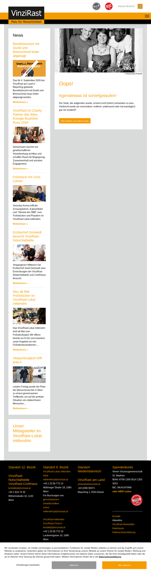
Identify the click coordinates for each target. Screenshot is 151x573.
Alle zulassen (124, 565)
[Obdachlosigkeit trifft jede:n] (29, 374)
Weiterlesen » (20, 102)
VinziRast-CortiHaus (22, 484)
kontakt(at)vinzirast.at (19, 488)
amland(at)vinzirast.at (89, 484)
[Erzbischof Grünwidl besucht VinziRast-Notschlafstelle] (29, 253)
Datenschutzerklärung (123, 532)
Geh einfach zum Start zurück (75, 121)
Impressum (118, 528)
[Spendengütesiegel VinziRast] (137, 500)
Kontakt (116, 516)
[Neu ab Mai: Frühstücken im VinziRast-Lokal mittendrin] (29, 316)
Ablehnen (74, 565)
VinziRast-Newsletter (123, 524)
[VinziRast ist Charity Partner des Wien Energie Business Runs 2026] (29, 135)
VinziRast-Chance (52, 523)
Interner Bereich (126, 6)
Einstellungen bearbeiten (28, 565)
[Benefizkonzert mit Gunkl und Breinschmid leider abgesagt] (29, 68)
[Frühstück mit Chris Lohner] (29, 193)
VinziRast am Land (91, 480)
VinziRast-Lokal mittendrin (57, 471)
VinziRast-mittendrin (53, 519)
